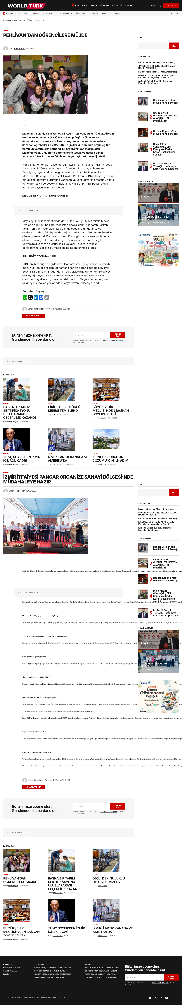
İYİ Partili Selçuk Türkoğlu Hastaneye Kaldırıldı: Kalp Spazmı (155, 82)
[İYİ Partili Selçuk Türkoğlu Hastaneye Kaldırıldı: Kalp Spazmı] (143, 166)
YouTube (9, 14)
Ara (140, 38)
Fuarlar (95, 14)
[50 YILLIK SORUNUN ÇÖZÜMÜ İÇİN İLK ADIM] (113, 439)
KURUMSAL (8, 965)
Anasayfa (7, 20)
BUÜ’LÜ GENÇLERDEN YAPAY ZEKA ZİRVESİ (52, 968)
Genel (6, 31)
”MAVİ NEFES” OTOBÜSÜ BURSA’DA (49, 977)
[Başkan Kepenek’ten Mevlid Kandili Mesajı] (143, 132)
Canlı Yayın (22, 14)
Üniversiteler (81, 14)
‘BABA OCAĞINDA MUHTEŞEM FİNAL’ (100, 974)
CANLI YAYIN (171, 5)
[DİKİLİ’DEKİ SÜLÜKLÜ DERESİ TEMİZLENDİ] (68, 389)
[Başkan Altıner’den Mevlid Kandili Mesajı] (143, 101)
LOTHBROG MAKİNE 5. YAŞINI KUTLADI (50, 971)
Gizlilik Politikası (10, 971)
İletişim (6, 974)
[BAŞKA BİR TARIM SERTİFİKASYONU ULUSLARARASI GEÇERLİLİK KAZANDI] (24, 389)
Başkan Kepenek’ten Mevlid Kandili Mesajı (157, 72)
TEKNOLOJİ (39, 965)
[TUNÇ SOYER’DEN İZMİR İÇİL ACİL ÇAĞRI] (24, 439)
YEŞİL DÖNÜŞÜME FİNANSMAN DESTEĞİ (102, 968)
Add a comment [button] (35, 316)
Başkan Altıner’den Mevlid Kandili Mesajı (157, 62)
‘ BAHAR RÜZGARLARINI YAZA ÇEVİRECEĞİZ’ (53, 974)
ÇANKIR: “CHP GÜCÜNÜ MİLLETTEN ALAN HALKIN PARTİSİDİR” (157, 67)
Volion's (62, 998)
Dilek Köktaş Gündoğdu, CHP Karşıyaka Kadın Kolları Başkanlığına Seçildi (156, 77)
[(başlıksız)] (158, 193)
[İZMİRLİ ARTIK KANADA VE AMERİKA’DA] (68, 439)
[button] (4, 5)
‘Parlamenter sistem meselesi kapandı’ (102, 977)
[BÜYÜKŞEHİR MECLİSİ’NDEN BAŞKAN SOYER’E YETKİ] (113, 389)
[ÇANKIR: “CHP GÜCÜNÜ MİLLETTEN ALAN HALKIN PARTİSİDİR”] (143, 116)
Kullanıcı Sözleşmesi (108, 340)
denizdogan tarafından (150, 223)
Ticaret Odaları (65, 14)
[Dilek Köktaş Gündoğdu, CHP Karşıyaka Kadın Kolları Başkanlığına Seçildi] (143, 147)
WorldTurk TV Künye (12, 968)
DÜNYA (88, 965)
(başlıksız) (146, 196)
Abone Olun (118, 335)
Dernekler (50, 14)
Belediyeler (36, 14)
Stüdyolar (119, 14)
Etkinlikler (106, 14)
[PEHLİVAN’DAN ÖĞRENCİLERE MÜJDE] (24, 860)
